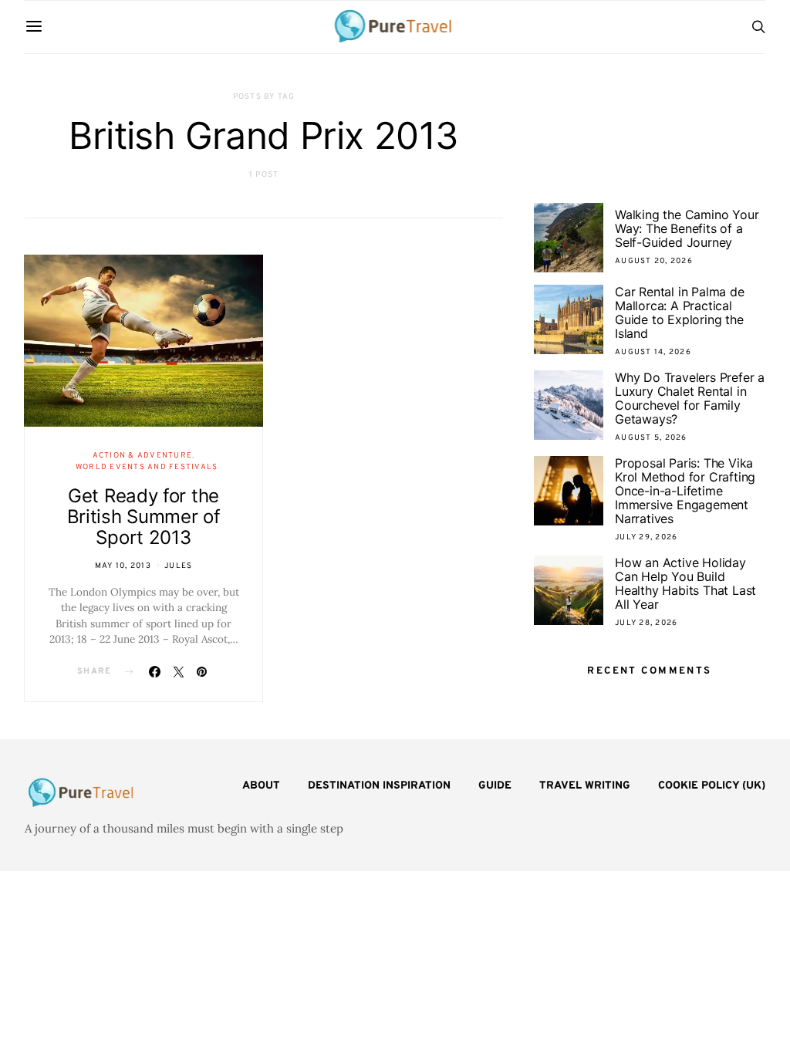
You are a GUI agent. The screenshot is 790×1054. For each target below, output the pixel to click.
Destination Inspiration (379, 785)
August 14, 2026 (653, 352)
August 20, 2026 (654, 261)
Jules (178, 566)
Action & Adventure (143, 456)
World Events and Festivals (147, 467)
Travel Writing (584, 785)
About (261, 785)
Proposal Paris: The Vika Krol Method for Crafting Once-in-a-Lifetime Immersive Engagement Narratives (685, 490)
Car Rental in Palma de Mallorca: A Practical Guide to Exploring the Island (679, 312)
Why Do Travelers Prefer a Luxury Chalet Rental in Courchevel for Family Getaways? (690, 398)
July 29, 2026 (646, 537)
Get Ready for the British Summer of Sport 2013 (144, 517)
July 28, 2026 (646, 623)
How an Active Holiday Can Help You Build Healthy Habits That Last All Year (685, 583)
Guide (494, 785)
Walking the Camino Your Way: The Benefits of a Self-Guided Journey (686, 228)
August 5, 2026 (651, 438)
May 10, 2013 (123, 566)
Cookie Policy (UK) (711, 785)
